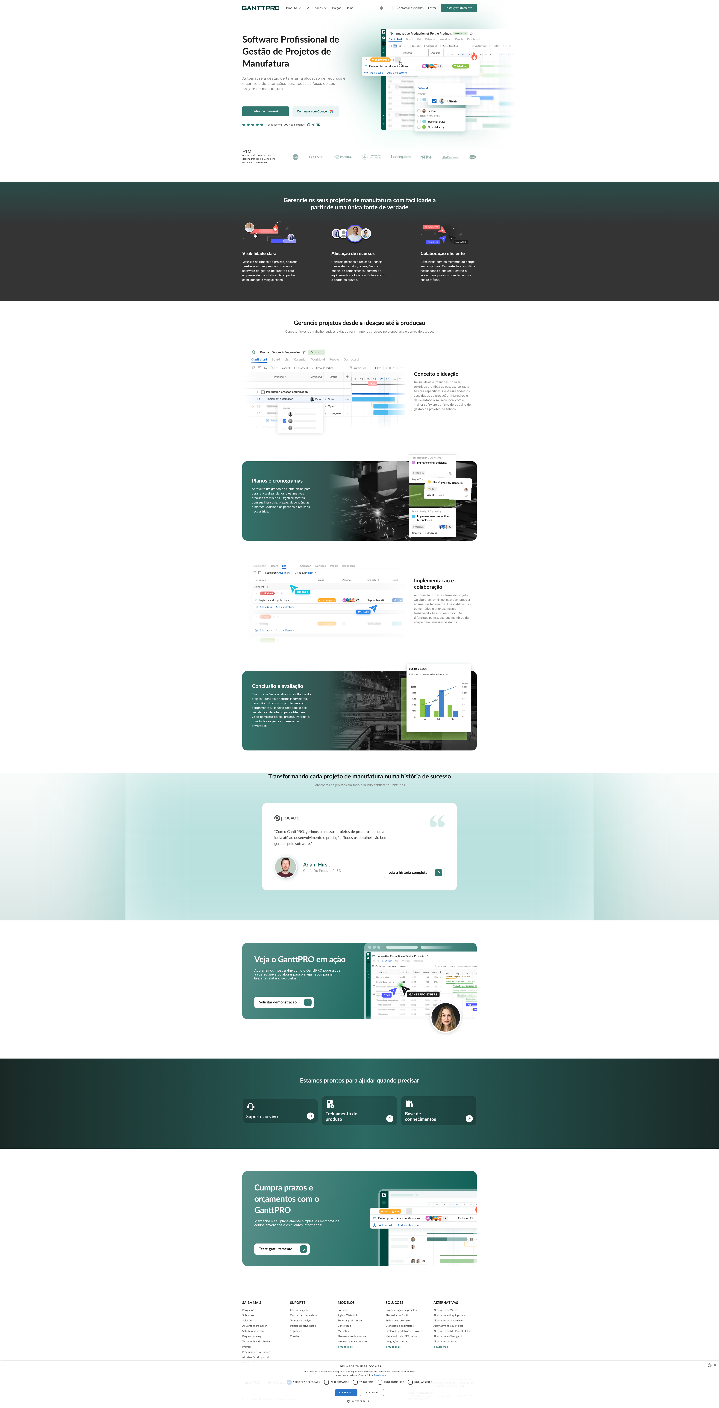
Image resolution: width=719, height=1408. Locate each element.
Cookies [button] (294, 1336)
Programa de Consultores (256, 1352)
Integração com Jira (397, 1341)
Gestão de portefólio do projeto (404, 1331)
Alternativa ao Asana (445, 1341)
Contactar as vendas (410, 8)
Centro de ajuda (299, 1310)
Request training (251, 1336)
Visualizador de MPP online (401, 1336)
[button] (359, 1401)
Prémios (246, 1347)
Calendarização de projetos (401, 1310)
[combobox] (710, 1365)
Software (343, 1310)
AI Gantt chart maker (254, 1326)
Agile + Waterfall (347, 1315)
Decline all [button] (372, 1392)
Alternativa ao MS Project (448, 1326)
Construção (344, 1326)
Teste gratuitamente (458, 8)
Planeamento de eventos (352, 1336)
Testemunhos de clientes (256, 1341)
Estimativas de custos (398, 1320)
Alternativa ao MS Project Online (452, 1331)
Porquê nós (248, 1310)
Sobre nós (248, 1315)
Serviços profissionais (350, 1320)
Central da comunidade (303, 1315)
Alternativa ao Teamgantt (447, 1336)
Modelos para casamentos (353, 1341)
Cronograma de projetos (400, 1326)
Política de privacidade (303, 1326)
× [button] (714, 1365)
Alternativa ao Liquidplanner (449, 1315)
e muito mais (345, 1347)
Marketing (344, 1331)
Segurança (296, 1331)
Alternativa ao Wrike (445, 1310)
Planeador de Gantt (397, 1315)
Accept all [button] (346, 1392)
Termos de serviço (300, 1320)
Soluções (247, 1320)
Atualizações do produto (256, 1357)
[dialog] (359, 1384)
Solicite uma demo (253, 1331)
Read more (380, 1375)
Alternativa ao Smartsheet (448, 1320)
